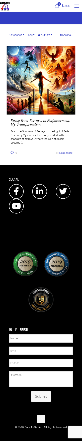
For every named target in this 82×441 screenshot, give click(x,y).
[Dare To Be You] (5, 6)
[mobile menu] (76, 6)
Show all (67, 34)
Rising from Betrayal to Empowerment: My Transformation (40, 122)
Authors (45, 34)
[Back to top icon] (41, 419)
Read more (65, 152)
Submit (41, 396)
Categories (16, 34)
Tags (29, 34)
